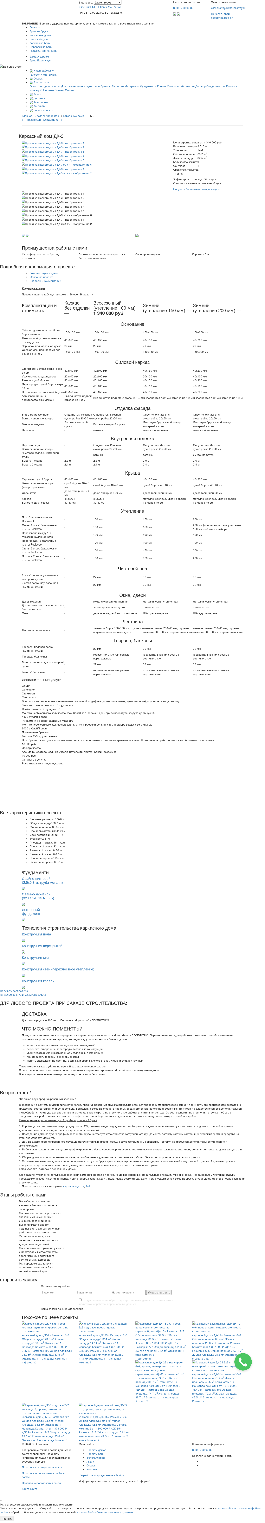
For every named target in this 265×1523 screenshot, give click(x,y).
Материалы (132, 86)
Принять (7, 1518)
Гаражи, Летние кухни (43, 50)
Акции (90, 1461)
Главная (35, 27)
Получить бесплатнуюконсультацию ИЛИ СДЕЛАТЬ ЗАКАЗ (23, 992)
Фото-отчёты (49, 74)
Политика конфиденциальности (42, 1467)
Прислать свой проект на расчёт (222, 15)
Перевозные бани (41, 47)
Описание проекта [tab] (41, 277)
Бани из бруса (39, 39)
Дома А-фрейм (39, 56)
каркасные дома (73, 1186)
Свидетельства (215, 86)
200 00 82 (183, 8)
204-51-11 (89, 7)
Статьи (69, 90)
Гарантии (118, 86)
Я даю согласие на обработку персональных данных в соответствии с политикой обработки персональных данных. (126, 1302)
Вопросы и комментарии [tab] (45, 281)
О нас (33, 86)
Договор (200, 86)
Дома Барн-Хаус (40, 60)
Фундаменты (148, 86)
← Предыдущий (32, 119)
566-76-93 (110, 7)
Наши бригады (102, 86)
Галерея (35, 74)
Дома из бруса (39, 31)
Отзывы (59, 90)
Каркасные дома (40, 35)
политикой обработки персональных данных (104, 1512)
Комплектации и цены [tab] (44, 273)
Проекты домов (96, 1450)
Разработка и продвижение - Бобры (101, 1475)
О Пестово (47, 90)
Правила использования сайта (41, 1483)
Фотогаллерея (96, 1457)
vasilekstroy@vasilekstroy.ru (228, 8)
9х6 (88, 1186)
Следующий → (52, 119)
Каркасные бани (40, 43)
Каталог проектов (48, 116)
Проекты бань (95, 1454)
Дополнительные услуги (76, 86)
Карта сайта (29, 1489)
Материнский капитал (181, 86)
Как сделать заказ (49, 86)
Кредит (161, 86)
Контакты (92, 1469)
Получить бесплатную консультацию (196, 189)
